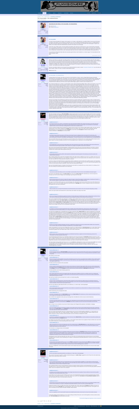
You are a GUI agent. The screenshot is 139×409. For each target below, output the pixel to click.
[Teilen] (99, 21)
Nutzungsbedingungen (81, 406)
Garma (47, 85)
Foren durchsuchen (46, 14)
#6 (100, 247)
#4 (100, 72)
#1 (100, 21)
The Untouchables (52, 39)
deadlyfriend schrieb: (53, 122)
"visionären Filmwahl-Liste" (88, 67)
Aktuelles (48, 13)
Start (99, 406)
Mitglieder (60, 13)
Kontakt (75, 406)
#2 (100, 35)
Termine (71, 13)
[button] (51, 13)
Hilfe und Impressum (94, 406)
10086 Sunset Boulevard (44, 69)
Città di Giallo (46, 123)
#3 (100, 57)
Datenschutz (88, 406)
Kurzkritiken (66, 13)
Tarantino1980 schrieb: (54, 250)
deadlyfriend (56, 27)
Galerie (54, 13)
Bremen (46, 32)
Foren (44, 13)
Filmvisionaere (40, 406)
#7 (100, 348)
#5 (100, 111)
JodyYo (39, 19)
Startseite (40, 13)
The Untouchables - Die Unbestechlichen (56, 75)
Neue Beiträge (39, 14)
